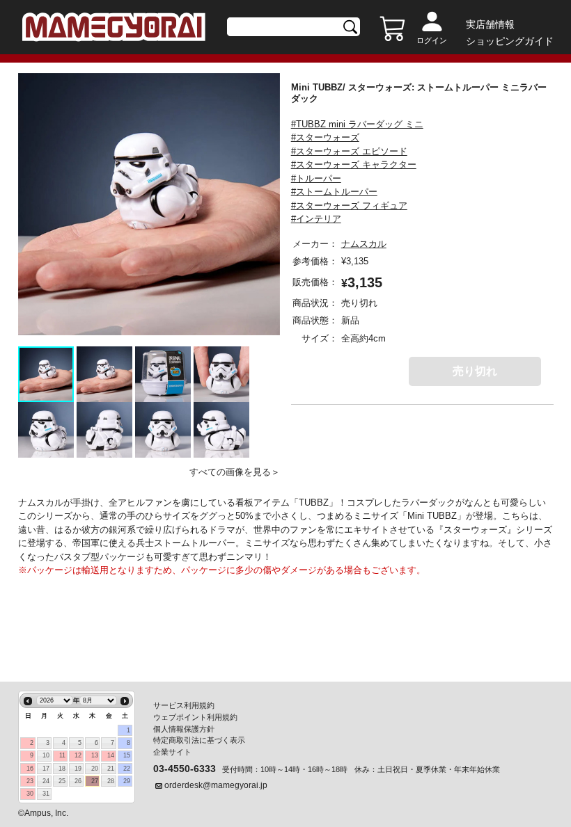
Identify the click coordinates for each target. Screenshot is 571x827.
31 (45, 793)
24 (45, 781)
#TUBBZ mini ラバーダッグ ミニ (357, 124)
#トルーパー (316, 178)
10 (45, 755)
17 (45, 768)
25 (61, 781)
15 (126, 755)
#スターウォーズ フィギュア (349, 205)
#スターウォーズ (325, 137)
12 (78, 755)
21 (110, 768)
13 (94, 755)
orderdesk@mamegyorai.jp (215, 785)
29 (126, 781)
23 (29, 781)
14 (110, 755)
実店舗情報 (490, 24)
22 (126, 768)
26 (78, 781)
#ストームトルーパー (334, 191)
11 (62, 755)
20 (94, 768)
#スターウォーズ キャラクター (353, 164)
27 (94, 781)
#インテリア (316, 219)
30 (29, 793)
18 (61, 768)
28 (110, 781)
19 (78, 768)
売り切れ (475, 371)
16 (29, 768)
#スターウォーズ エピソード (349, 151)
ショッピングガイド (510, 41)
